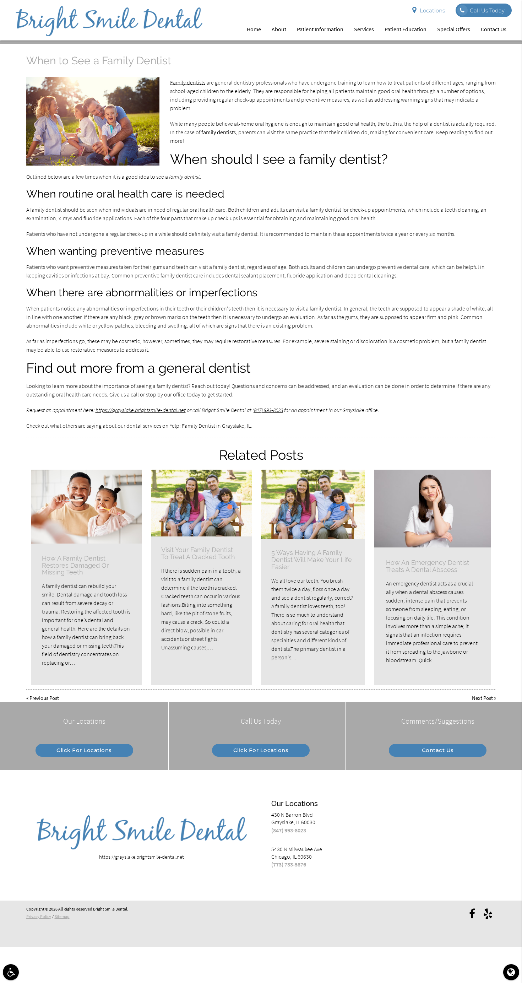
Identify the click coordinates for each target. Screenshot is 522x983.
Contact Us (493, 29)
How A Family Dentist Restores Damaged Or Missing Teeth (75, 565)
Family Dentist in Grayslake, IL (216, 425)
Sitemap (62, 916)
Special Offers (453, 29)
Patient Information (320, 29)
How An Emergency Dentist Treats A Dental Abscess (427, 566)
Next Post (482, 698)
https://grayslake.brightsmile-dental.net (141, 410)
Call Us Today (487, 10)
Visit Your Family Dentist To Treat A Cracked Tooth (198, 553)
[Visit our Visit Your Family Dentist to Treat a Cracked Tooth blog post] (201, 503)
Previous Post (44, 698)
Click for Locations (84, 750)
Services (364, 29)
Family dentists (187, 82)
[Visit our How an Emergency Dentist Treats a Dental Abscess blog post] (432, 508)
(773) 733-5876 (288, 864)
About (279, 29)
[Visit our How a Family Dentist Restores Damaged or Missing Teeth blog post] (86, 507)
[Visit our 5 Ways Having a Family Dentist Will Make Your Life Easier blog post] (313, 504)
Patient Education (405, 29)
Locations (432, 10)
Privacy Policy (38, 916)
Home (254, 29)
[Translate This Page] (511, 972)
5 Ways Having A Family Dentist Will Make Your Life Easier (311, 560)
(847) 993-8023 (267, 410)
